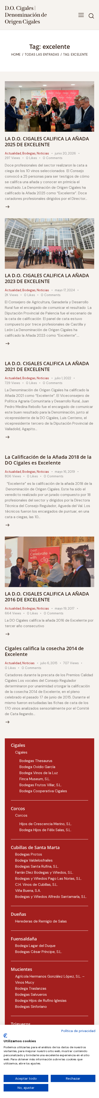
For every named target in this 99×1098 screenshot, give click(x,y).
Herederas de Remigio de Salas (41, 921)
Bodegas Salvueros (31, 994)
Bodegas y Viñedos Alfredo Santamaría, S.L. (51, 896)
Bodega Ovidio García (37, 766)
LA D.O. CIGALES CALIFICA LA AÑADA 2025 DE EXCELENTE (47, 141)
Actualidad (13, 153)
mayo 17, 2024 (65, 290)
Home (16, 54)
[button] (81, 15)
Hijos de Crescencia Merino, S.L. (45, 824)
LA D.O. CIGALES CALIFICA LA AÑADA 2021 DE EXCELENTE (47, 366)
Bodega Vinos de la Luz (38, 773)
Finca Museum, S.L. (34, 779)
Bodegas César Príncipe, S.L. (38, 951)
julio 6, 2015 (48, 663)
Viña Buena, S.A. (28, 890)
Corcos (21, 815)
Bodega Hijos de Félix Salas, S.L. (45, 830)
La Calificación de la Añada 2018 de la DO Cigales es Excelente (48, 460)
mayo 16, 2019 (65, 472)
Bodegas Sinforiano (31, 1006)
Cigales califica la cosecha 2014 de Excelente (44, 651)
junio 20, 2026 (65, 153)
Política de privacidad (78, 1031)
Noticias (43, 153)
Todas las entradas (42, 54)
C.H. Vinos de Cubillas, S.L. (36, 884)
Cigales (21, 752)
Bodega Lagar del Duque (35, 945)
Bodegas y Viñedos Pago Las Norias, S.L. (48, 878)
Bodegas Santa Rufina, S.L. (37, 866)
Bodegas (29, 153)
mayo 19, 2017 (64, 608)
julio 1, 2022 (63, 378)
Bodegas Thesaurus (35, 760)
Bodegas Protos (28, 854)
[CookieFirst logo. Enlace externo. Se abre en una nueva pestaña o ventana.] (5, 1035)
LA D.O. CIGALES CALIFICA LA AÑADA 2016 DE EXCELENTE (47, 596)
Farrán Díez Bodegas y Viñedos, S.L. (44, 872)
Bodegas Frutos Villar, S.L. (40, 785)
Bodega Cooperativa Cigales (43, 791)
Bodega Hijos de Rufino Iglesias (41, 1000)
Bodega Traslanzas (30, 988)
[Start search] (91, 16)
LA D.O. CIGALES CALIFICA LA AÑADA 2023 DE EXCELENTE (47, 278)
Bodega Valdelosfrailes (34, 860)
